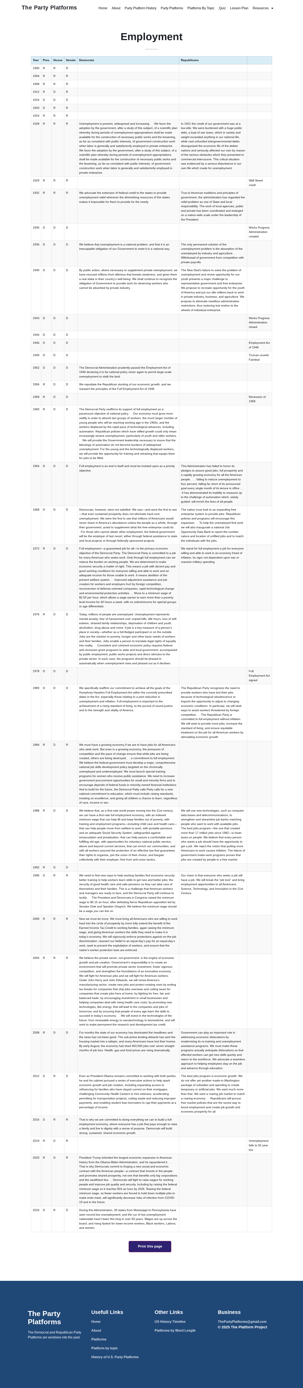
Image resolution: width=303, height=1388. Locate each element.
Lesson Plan (239, 8)
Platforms (98, 1339)
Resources (261, 8)
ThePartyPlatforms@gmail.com (242, 1321)
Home (103, 8)
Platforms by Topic (201, 8)
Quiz (222, 8)
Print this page (150, 1246)
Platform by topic (104, 1348)
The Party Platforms (49, 8)
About (116, 8)
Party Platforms (172, 8)
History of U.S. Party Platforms (115, 1357)
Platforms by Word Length (175, 1330)
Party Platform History (140, 8)
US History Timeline (170, 1321)
